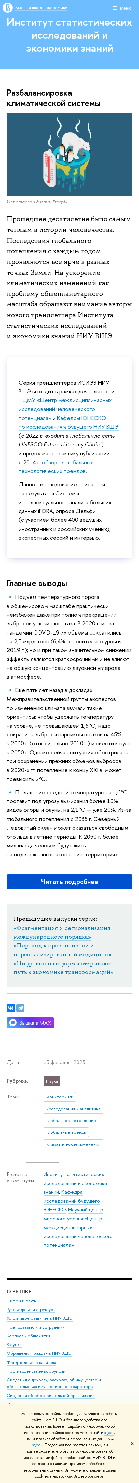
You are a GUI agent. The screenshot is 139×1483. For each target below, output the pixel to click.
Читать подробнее (69, 881)
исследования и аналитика (73, 1109)
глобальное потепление (71, 1120)
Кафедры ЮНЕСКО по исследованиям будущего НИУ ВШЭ (69, 422)
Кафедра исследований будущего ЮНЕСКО (72, 1200)
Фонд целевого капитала (31, 1362)
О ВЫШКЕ (19, 1291)
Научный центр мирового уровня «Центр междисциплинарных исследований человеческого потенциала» (78, 1227)
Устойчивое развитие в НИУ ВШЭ (40, 1318)
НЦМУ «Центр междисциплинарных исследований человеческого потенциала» (65, 409)
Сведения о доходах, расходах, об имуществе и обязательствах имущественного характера (54, 1383)
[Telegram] (20, 1008)
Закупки (14, 1344)
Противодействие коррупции (36, 1371)
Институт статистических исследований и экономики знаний (69, 34)
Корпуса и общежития (29, 1336)
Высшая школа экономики (41, 7)
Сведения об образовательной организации (51, 1395)
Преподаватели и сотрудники (36, 1327)
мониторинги (59, 1097)
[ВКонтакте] (11, 1008)
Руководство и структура (31, 1309)
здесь (109, 1432)
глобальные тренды (66, 1132)
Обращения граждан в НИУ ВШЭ (39, 1353)
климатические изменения (73, 1144)
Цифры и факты (22, 1301)
